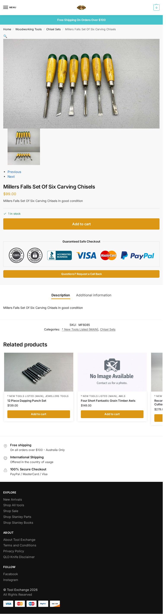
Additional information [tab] (93, 295)
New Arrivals (12, 499)
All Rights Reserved (17, 595)
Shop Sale (10, 511)
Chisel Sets (53, 29)
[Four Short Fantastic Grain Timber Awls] (112, 372)
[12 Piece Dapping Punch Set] (38, 372)
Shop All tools (13, 505)
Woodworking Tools (28, 29)
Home (7, 29)
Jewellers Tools (57, 396)
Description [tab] (60, 295)
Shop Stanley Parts (17, 517)
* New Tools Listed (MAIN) (80, 329)
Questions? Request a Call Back (81, 274)
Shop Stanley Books (18, 523)
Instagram (10, 580)
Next (11, 177)
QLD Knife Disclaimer (19, 557)
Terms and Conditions (19, 545)
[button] (156, 8)
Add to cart (81, 224)
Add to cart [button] (38, 414)
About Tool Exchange (19, 540)
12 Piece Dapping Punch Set (26, 400)
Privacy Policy (13, 551)
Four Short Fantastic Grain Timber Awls (108, 400)
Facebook (10, 574)
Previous (14, 172)
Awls (122, 396)
